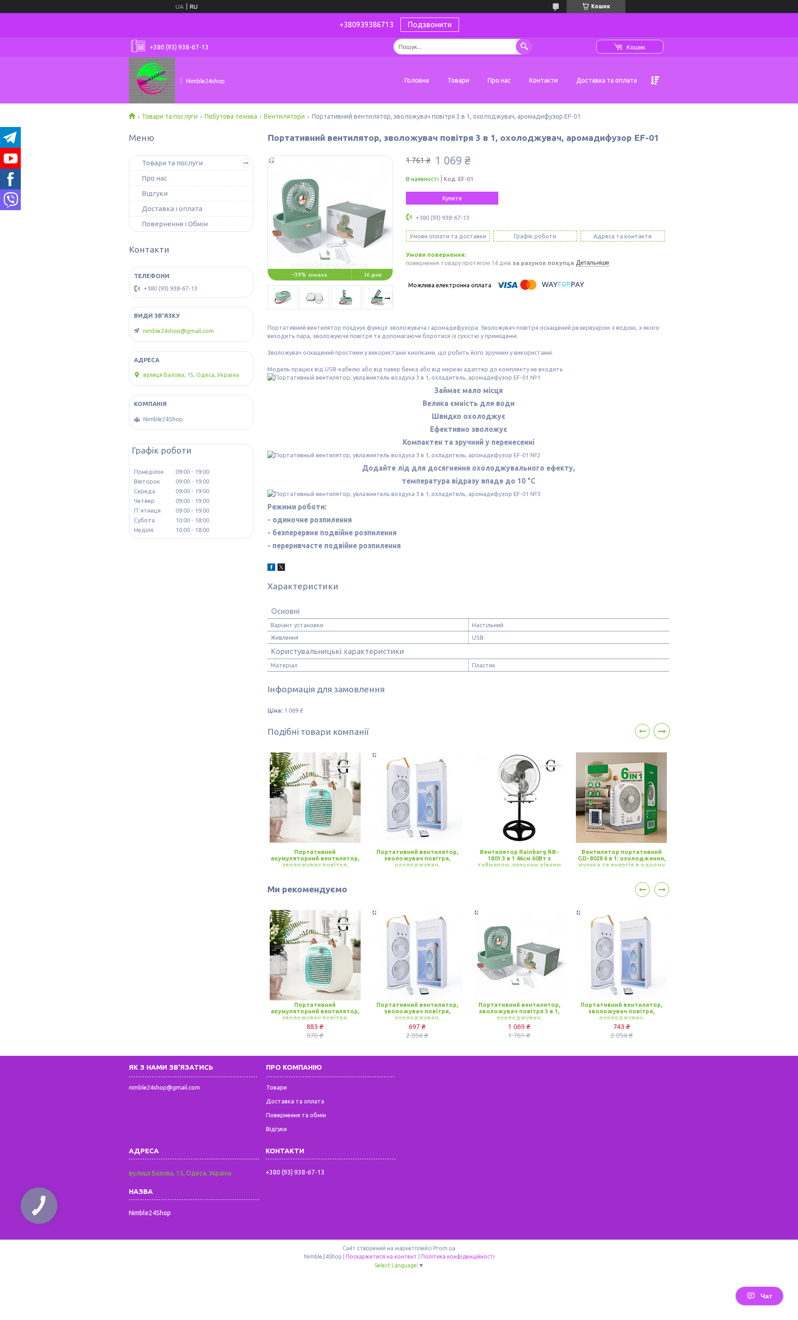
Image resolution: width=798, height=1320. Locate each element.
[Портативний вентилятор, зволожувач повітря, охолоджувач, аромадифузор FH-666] (417, 797)
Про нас (499, 80)
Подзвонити (430, 24)
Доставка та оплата (606, 80)
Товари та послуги (170, 116)
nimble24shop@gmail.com (178, 330)
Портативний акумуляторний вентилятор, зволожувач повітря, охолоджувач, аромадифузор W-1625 (315, 858)
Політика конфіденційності (458, 1256)
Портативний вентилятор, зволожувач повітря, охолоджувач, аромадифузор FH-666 (417, 858)
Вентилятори (284, 116)
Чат (766, 1296)
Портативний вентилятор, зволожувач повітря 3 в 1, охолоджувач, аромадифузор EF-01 (519, 1011)
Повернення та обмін (296, 1115)
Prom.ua (444, 1248)
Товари (458, 80)
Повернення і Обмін (175, 224)
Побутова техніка (231, 116)
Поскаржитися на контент (381, 1256)
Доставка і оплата (172, 208)
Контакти (543, 80)
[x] (281, 568)
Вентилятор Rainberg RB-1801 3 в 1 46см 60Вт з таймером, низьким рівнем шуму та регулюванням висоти (519, 858)
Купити (452, 198)
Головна (417, 80)
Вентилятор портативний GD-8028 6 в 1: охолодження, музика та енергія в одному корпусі (621, 858)
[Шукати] (524, 46)
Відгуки (155, 193)
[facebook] (271, 568)
